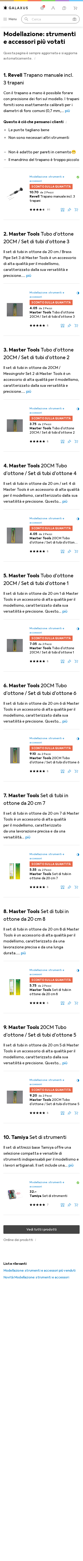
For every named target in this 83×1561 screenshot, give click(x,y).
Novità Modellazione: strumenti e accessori (36, 1277)
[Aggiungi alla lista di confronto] (62, 209)
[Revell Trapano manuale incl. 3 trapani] (41, 194)
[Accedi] (53, 8)
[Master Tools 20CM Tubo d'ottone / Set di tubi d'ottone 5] (41, 1097)
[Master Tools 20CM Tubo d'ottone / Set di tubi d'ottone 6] (41, 755)
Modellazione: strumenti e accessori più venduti (39, 1270)
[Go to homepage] (16, 8)
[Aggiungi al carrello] (76, 209)
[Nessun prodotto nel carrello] (75, 8)
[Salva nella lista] (69, 209)
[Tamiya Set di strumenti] (41, 1194)
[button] (35, 58)
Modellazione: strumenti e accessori (47, 179)
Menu (13, 19)
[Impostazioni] (42, 8)
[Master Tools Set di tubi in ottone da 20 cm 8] (41, 987)
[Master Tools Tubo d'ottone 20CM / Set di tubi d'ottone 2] (41, 426)
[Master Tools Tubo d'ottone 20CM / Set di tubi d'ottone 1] (41, 645)
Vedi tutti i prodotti (41, 1229)
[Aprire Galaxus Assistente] (64, 8)
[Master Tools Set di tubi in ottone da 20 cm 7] (41, 871)
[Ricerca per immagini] (74, 19)
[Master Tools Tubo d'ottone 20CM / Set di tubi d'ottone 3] (41, 310)
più (67, 110)
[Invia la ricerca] (26, 19)
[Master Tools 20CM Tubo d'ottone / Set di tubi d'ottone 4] (41, 535)
